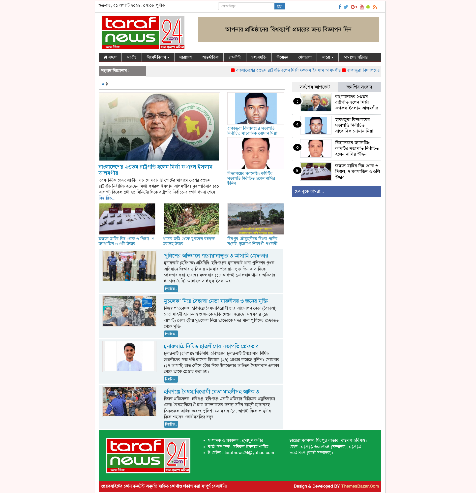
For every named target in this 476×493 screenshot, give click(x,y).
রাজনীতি (235, 57)
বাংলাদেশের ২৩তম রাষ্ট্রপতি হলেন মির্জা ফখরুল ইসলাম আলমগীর (273, 70)
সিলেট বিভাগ (157, 57)
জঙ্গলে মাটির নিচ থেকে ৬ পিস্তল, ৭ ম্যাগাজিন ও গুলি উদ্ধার (126, 241)
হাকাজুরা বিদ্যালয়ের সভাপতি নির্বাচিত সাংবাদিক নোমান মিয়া (252, 131)
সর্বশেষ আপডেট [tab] (315, 87)
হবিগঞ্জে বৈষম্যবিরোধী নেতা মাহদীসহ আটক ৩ (211, 391)
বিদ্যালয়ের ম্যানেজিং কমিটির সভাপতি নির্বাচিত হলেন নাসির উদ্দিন (251, 178)
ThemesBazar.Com (360, 486)
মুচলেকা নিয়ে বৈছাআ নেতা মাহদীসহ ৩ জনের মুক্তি (216, 301)
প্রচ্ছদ (112, 57)
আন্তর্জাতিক (210, 57)
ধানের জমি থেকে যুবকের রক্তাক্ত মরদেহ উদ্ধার (189, 241)
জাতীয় (132, 57)
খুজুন (279, 6)
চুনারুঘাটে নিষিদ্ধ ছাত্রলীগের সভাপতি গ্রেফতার (211, 346)
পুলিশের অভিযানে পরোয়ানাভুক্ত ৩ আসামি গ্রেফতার (216, 255)
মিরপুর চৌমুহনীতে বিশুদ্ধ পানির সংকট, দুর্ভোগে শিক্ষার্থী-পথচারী (252, 241)
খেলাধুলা (305, 57)
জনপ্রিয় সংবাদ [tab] (359, 87)
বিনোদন (282, 57)
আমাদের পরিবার (356, 57)
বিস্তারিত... (107, 198)
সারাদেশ (185, 57)
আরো (326, 57)
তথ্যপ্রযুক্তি (259, 57)
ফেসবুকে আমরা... (309, 191)
